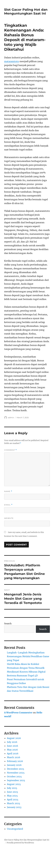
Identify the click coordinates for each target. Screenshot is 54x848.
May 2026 (12, 749)
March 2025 (13, 803)
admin (11, 417)
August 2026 (14, 738)
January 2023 (14, 807)
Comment (10, 450)
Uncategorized (15, 828)
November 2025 (16, 772)
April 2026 (12, 753)
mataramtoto (11, 61)
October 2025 (14, 776)
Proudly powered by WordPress (20, 843)
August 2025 (14, 784)
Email (8, 505)
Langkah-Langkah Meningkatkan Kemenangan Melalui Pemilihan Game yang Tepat (28, 656)
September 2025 (16, 780)
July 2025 (12, 788)
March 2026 (13, 757)
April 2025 (12, 799)
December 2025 (15, 768)
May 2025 (12, 795)
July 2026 (12, 742)
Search (8, 623)
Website (9, 518)
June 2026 (12, 745)
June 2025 (12, 791)
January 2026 (14, 765)
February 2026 (15, 761)
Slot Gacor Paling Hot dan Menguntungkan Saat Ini (25, 11)
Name (8, 491)
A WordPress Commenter (18, 712)
